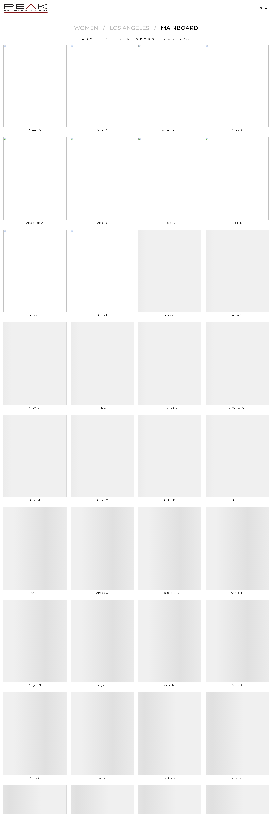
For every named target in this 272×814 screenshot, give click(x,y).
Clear (187, 39)
